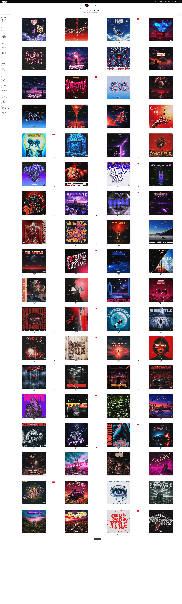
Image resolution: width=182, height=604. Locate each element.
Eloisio (76, 244)
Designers (161, 1)
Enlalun (161, 215)
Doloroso (118, 331)
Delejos (161, 418)
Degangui (118, 42)
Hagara (76, 42)
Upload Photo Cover (5, 30)
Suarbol (118, 244)
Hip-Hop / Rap (4, 65)
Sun (3, 111)
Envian (34, 360)
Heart (3, 101)
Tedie (76, 418)
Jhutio (76, 476)
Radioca (118, 418)
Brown (3, 54)
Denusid (118, 447)
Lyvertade (118, 534)
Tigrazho (34, 215)
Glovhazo (34, 42)
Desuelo (76, 186)
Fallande (118, 476)
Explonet (34, 273)
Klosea (76, 331)
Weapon (3, 113)
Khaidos (76, 505)
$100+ (3, 24)
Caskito (34, 447)
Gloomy (3, 79)
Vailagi (76, 389)
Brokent (76, 447)
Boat (3, 95)
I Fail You (76, 534)
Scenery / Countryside (5, 108)
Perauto (76, 302)
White (3, 47)
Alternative (3, 60)
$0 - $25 (3, 19)
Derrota (161, 505)
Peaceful (3, 85)
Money (3, 103)
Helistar (118, 360)
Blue (3, 48)
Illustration (3, 38)
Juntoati (161, 273)
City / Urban (4, 97)
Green (3, 52)
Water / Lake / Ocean (5, 112)
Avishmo (118, 157)
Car (2, 96)
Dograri (161, 447)
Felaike (118, 215)
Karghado (161, 157)
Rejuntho (34, 157)
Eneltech (160, 42)
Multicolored (4, 57)
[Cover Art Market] (3, 1)
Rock (3, 73)
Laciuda (161, 389)
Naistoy (118, 302)
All (2, 27)
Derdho (34, 186)
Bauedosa (34, 505)
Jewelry (3, 102)
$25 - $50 (3, 20)
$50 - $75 (3, 21)
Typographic (4, 36)
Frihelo (76, 157)
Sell (166, 1)
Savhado (160, 331)
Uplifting (3, 90)
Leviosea (76, 273)
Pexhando (76, 215)
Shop (156, 1)
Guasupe (76, 360)
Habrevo (160, 534)
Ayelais (118, 505)
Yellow (3, 53)
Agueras (118, 273)
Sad (3, 87)
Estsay (34, 331)
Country (3, 63)
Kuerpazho (34, 244)
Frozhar (34, 389)
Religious (3, 107)
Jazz (3, 68)
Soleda (34, 476)
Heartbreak (4, 81)
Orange (3, 49)
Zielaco (161, 244)
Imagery (3, 35)
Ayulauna (34, 302)
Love (3, 84)
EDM (3, 64)
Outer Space (4, 106)
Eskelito (161, 476)
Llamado (160, 302)
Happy (3, 80)
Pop (3, 70)
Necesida (34, 534)
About (169, 1)
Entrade (161, 186)
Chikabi (34, 418)
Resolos (118, 186)
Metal (3, 69)
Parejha (118, 389)
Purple (3, 46)
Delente (161, 360)
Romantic (3, 86)
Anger (3, 76)
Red (3, 43)
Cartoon (3, 37)
